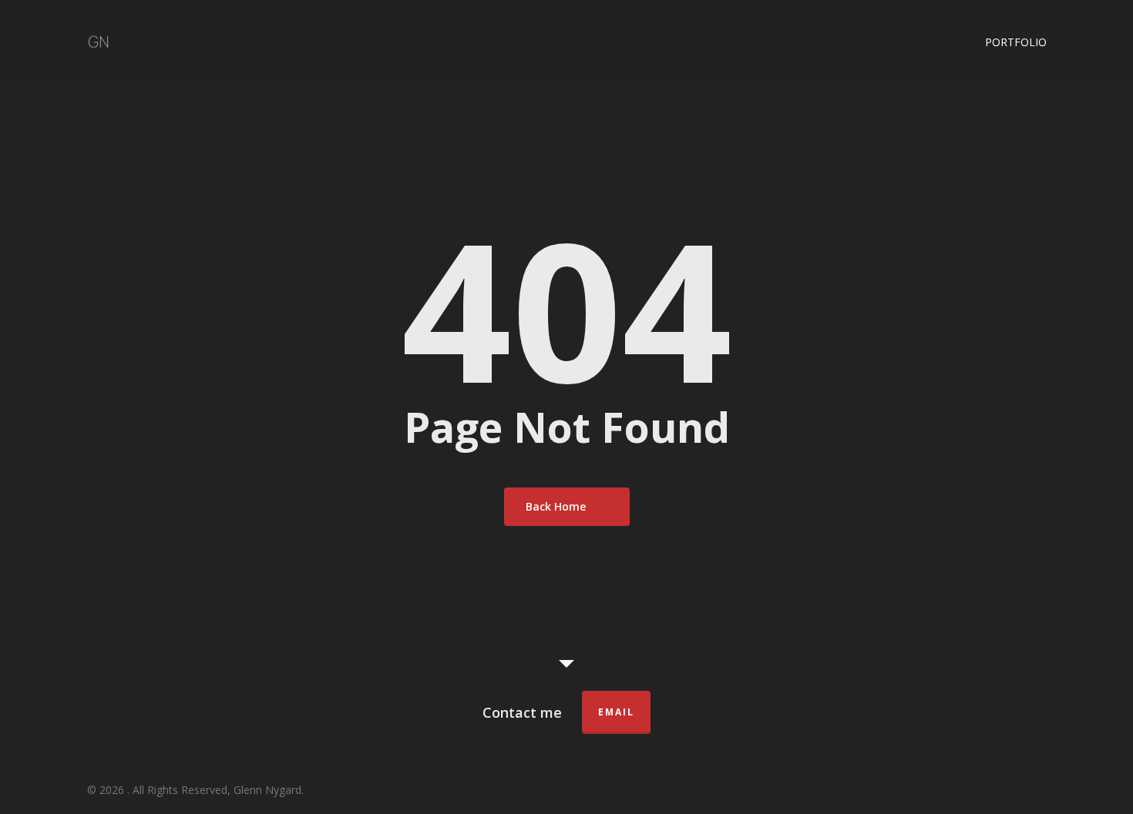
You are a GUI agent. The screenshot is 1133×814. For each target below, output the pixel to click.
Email (616, 712)
